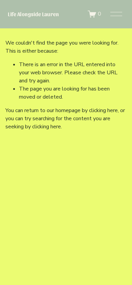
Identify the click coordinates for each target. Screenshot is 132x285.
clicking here (103, 110)
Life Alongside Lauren (33, 14)
